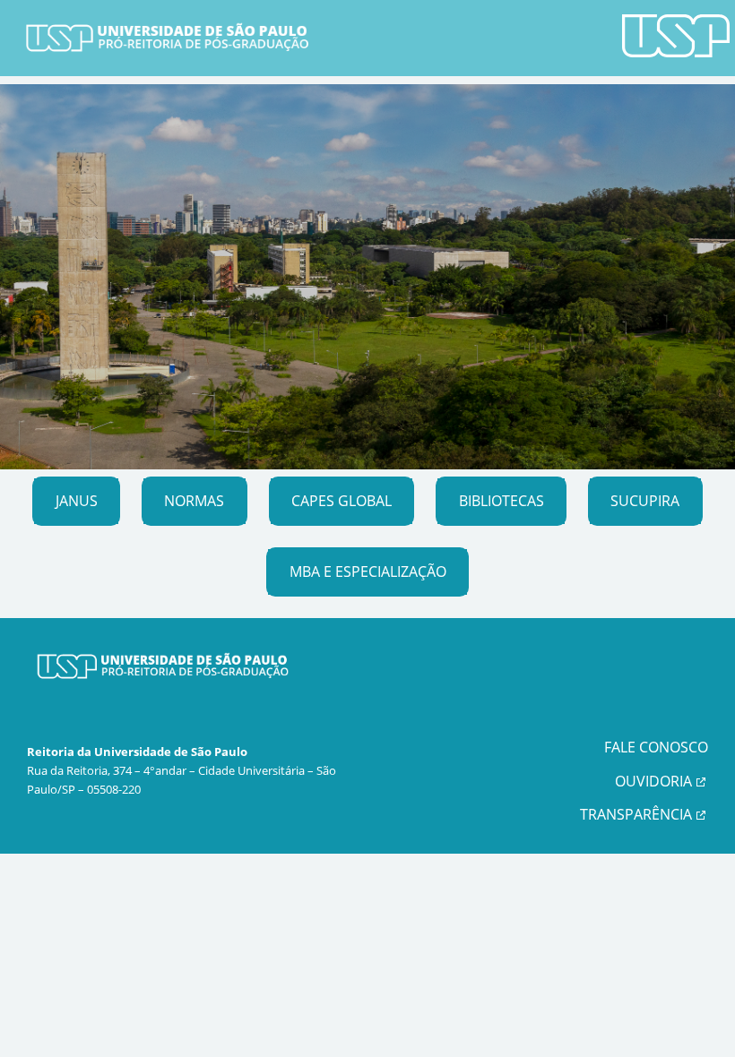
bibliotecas (501, 501)
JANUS (77, 501)
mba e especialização (368, 571)
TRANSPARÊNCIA (636, 814)
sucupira (644, 501)
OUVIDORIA (653, 781)
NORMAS (194, 501)
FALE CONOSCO (656, 747)
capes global (341, 501)
